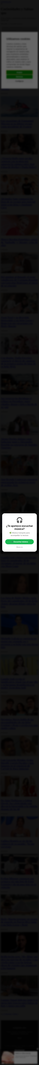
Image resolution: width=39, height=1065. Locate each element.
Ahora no (19, 547)
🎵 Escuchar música (19, 542)
